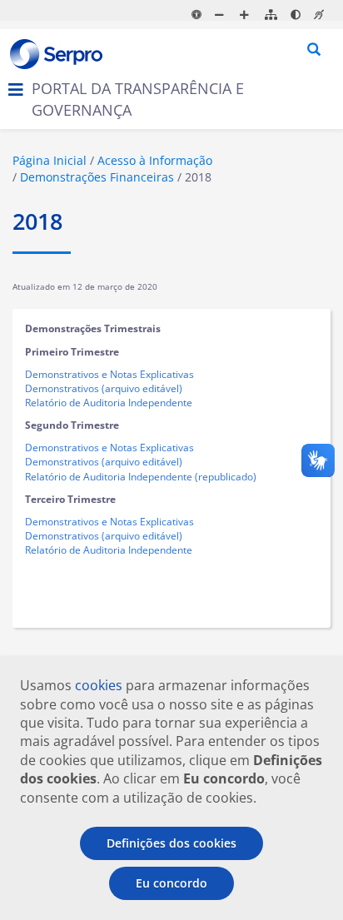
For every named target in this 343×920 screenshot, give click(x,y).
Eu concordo (171, 883)
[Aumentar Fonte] (247, 14)
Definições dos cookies (171, 843)
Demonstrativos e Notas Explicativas (109, 374)
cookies (98, 685)
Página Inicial (49, 160)
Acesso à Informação (154, 160)
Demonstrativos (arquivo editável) (103, 388)
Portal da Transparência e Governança (138, 99)
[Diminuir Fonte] (222, 14)
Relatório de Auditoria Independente (108, 402)
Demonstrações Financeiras (97, 177)
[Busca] (314, 50)
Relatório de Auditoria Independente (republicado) (140, 477)
